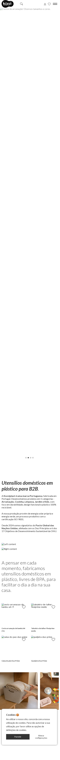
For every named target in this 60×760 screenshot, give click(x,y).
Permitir (17, 737)
